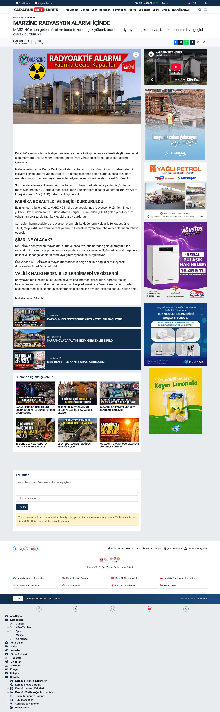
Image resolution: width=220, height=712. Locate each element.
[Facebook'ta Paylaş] (176, 42)
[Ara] (200, 10)
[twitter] (75, 609)
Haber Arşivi (170, 585)
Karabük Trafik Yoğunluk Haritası (180, 578)
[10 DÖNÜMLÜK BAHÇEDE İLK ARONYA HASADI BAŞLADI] (35, 429)
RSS (19, 598)
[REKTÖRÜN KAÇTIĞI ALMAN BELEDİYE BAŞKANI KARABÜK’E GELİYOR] (77, 393)
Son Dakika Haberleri (125, 585)
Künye (14, 669)
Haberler (18, 17)
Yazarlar (15, 650)
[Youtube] (32, 548)
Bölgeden (104, 9)
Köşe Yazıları (117, 548)
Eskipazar (144, 9)
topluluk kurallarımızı (44, 517)
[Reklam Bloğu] (175, 123)
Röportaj (15, 657)
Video (14, 646)
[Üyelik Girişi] (204, 3)
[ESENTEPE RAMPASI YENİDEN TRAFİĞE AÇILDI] (77, 429)
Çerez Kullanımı (174, 548)
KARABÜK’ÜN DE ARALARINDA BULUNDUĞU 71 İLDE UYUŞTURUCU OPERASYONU (35, 410)
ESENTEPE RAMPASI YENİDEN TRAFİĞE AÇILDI (74, 445)
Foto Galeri (16, 642)
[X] (21, 548)
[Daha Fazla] (192, 42)
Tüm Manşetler (73, 585)
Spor (94, 9)
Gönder (22, 506)
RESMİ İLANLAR (181, 9)
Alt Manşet (72, 9)
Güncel (85, 9)
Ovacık (166, 9)
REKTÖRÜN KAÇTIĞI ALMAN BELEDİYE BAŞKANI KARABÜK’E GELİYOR (75, 410)
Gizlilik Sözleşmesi (197, 548)
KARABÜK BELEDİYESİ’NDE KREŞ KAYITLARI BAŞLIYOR (117, 408)
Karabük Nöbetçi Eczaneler (30, 578)
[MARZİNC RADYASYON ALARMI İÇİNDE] (77, 86)
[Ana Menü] (205, 10)
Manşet (20, 634)
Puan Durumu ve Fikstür (28, 585)
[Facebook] (15, 548)
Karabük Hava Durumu (77, 578)
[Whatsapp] (37, 548)
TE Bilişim (202, 598)
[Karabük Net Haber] (36, 9)
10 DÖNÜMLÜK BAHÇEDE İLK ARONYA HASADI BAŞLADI (31, 445)
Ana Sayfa (16, 615)
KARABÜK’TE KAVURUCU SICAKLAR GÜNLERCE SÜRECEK (119, 445)
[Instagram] (26, 548)
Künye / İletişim (45, 3)
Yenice (132, 9)
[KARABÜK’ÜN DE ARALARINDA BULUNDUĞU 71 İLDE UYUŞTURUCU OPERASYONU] (35, 393)
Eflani (156, 9)
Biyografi (15, 661)
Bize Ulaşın (24, 3)
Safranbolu (119, 9)
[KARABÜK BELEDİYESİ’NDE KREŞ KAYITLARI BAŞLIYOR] (119, 393)
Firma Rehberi (18, 654)
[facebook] (39, 609)
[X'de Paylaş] (180, 42)
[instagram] (112, 609)
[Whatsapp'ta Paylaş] (186, 42)
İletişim (14, 673)
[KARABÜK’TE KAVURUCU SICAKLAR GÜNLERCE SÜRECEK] (119, 429)
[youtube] (149, 609)
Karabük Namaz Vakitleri (127, 578)
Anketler (15, 665)
